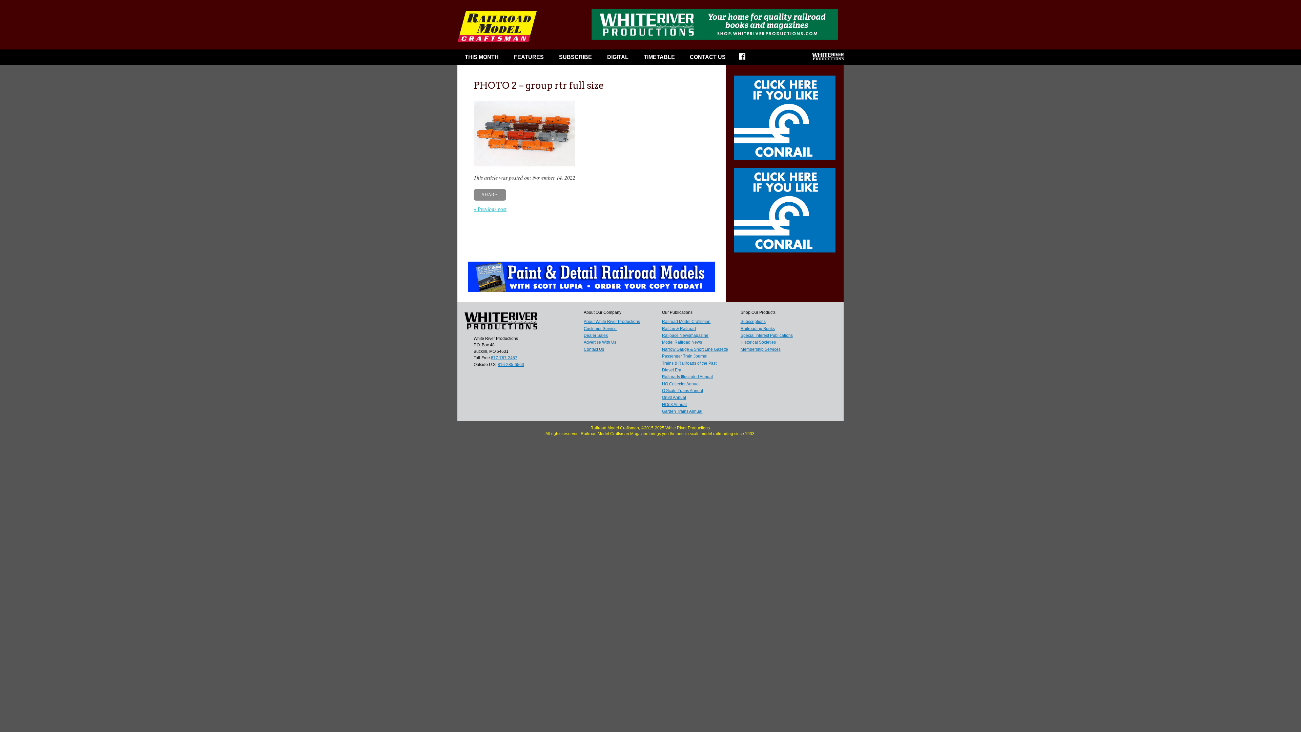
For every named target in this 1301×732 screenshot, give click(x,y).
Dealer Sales (596, 335)
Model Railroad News (682, 342)
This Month (482, 57)
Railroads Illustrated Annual (687, 376)
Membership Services (761, 349)
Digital (617, 57)
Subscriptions (753, 321)
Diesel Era (671, 370)
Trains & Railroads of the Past (689, 363)
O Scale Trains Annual (682, 390)
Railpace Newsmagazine (685, 335)
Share (489, 194)
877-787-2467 (504, 357)
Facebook (746, 58)
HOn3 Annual (674, 404)
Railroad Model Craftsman (686, 321)
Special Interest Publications (767, 335)
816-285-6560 (511, 364)
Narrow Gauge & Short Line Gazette (695, 349)
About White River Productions (612, 321)
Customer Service (600, 328)
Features (529, 57)
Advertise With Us (600, 342)
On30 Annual (674, 397)
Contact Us (708, 57)
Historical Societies (758, 342)
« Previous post (490, 208)
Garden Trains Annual (682, 411)
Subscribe (575, 57)
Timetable (659, 57)
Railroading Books (758, 328)
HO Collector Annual (681, 384)
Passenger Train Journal (684, 356)
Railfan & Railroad (679, 328)
